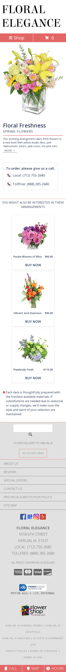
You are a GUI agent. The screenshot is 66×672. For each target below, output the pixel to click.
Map (34, 668)
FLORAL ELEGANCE (31, 16)
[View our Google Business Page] (30, 518)
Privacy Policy (16, 651)
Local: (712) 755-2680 (33, 547)
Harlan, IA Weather (16, 638)
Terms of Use (33, 657)
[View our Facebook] (23, 518)
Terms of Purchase (44, 651)
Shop (19, 38)
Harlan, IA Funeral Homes (24, 625)
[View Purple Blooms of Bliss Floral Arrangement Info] (33, 234)
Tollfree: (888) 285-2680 (33, 553)
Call (12, 668)
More (8, 150)
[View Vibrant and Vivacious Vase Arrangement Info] (33, 291)
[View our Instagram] (36, 518)
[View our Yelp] (43, 518)
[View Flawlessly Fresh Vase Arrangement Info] (33, 347)
